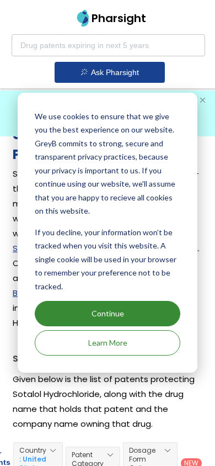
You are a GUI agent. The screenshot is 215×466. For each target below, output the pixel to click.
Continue (108, 313)
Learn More (107, 342)
